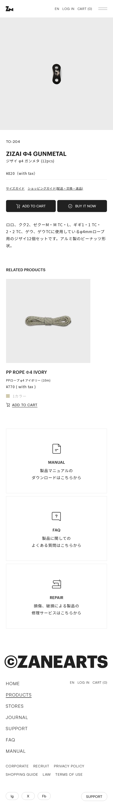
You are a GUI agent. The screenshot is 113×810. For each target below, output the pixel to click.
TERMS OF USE (69, 774)
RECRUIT (41, 766)
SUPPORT (17, 728)
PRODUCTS (19, 694)
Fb (44, 796)
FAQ (10, 739)
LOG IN (68, 8)
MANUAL (16, 751)
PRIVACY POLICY (69, 766)
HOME (13, 683)
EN (57, 8)
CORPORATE (17, 766)
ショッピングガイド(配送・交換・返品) (55, 188)
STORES (15, 706)
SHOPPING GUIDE (22, 774)
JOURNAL (17, 717)
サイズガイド (15, 188)
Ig (12, 796)
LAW (47, 774)
